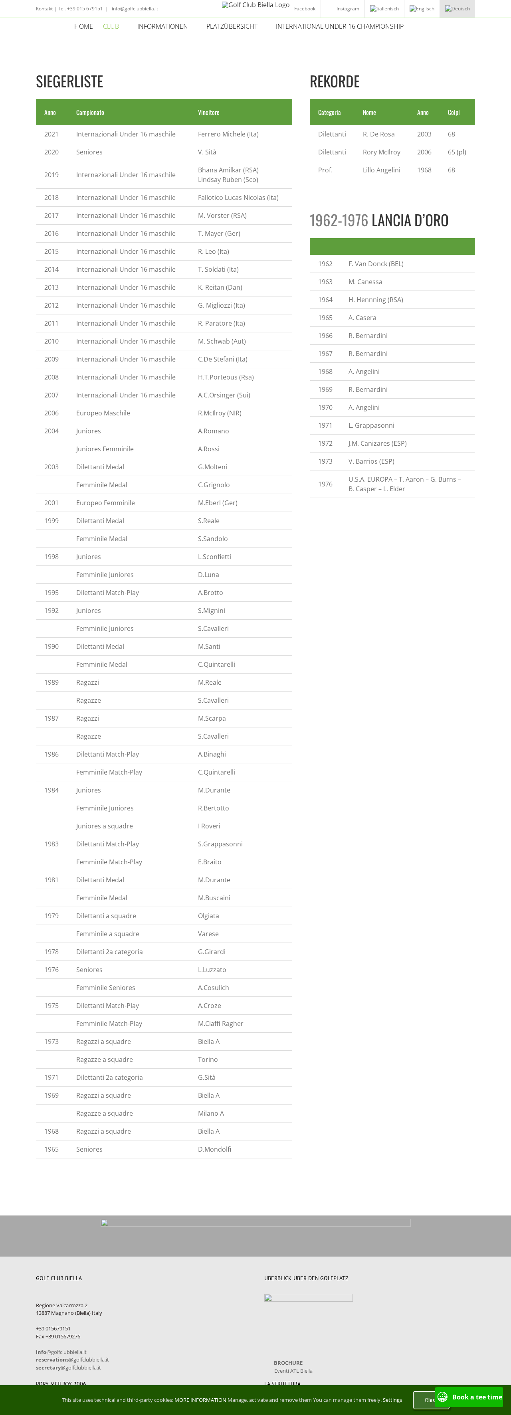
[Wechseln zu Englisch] (422, 9)
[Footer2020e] (256, 1221)
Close (431, 1400)
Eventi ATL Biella (293, 1370)
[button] (424, 26)
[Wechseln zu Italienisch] (384, 9)
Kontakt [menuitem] (44, 8)
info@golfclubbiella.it (134, 8)
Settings (393, 1399)
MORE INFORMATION (200, 1399)
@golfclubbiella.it (61, 1352)
